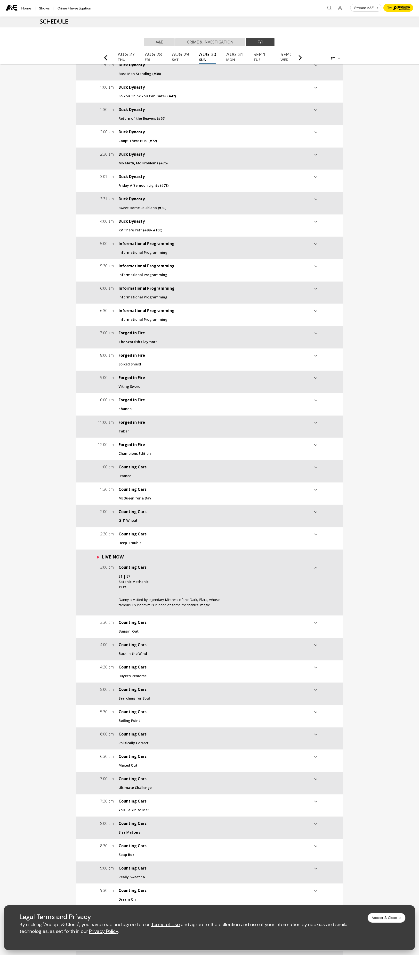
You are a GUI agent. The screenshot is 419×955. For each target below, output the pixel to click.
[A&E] (11, 8)
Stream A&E (364, 8)
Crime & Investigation (210, 42)
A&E (159, 42)
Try (389, 8)
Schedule (54, 21)
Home (26, 8)
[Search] (329, 7)
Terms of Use (165, 924)
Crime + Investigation (74, 8)
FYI (260, 42)
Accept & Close (384, 917)
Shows (44, 8)
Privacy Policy (103, 931)
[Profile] (340, 7)
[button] (126, 58)
